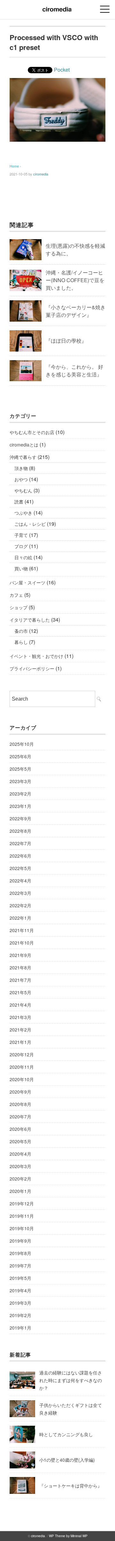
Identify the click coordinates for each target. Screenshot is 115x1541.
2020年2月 (20, 1178)
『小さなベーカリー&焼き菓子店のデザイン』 (75, 310)
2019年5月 (20, 1278)
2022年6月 (20, 856)
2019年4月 (20, 1290)
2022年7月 (20, 843)
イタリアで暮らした (30, 620)
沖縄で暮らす (23, 457)
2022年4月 (20, 880)
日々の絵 (23, 557)
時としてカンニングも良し (66, 1434)
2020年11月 (22, 1067)
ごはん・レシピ (30, 524)
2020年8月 (20, 1104)
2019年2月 (20, 1315)
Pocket (62, 69)
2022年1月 (20, 918)
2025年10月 (22, 744)
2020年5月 (20, 1141)
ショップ (18, 607)
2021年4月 (20, 1005)
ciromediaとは (24, 444)
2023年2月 (20, 793)
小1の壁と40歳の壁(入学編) (67, 1460)
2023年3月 (20, 781)
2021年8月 (20, 967)
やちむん (23, 490)
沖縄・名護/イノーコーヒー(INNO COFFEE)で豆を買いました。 (75, 280)
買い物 (21, 568)
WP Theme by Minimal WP (68, 1536)
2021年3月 (20, 1017)
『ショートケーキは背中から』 (70, 1485)
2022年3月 (20, 893)
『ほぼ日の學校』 (66, 340)
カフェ (16, 595)
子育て (21, 535)
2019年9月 (20, 1241)
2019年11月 (22, 1216)
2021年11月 (22, 930)
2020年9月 (20, 1091)
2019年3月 (20, 1303)
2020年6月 (20, 1129)
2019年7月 (20, 1265)
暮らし (21, 642)
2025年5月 (20, 769)
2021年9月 (20, 955)
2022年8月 (20, 831)
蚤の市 (21, 631)
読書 (18, 501)
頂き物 (21, 468)
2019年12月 (22, 1203)
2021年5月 (20, 992)
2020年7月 (20, 1116)
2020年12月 (22, 1054)
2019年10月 (22, 1228)
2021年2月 (20, 1029)
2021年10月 (22, 942)
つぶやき (23, 513)
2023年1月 (20, 806)
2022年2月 (20, 905)
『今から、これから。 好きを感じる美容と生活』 (74, 370)
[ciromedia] (57, 7)
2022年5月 (20, 868)
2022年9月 (20, 818)
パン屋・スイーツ (27, 582)
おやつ (21, 479)
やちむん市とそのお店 (32, 432)
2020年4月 (20, 1154)
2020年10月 (22, 1079)
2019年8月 (20, 1253)
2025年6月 (20, 756)
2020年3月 (20, 1166)
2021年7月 (20, 980)
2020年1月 (20, 1191)
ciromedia (40, 173)
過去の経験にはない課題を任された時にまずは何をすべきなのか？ (70, 1380)
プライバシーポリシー (32, 668)
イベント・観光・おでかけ (36, 656)
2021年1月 (20, 1042)
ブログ (21, 546)
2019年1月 (20, 1327)
